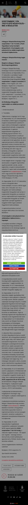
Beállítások (14, 266)
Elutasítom (14, 268)
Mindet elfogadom (14, 263)
